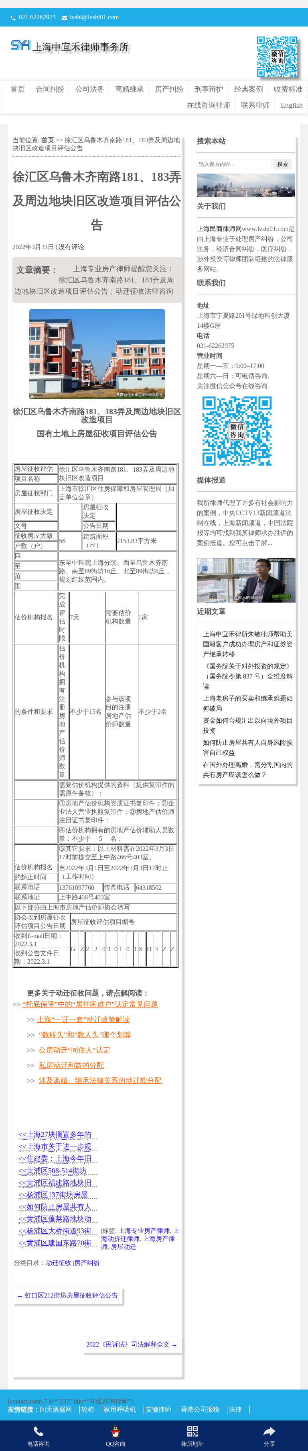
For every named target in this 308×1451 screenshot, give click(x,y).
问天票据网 (56, 1409)
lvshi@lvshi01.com (94, 17)
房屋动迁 (123, 1246)
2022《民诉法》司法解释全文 (132, 1344)
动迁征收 (58, 1262)
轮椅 (87, 1409)
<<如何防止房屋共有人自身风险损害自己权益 (54, 1207)
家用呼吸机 (120, 1409)
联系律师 (255, 105)
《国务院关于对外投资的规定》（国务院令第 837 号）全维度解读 (248, 676)
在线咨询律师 (208, 105)
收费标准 (288, 89)
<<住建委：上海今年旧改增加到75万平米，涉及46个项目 (54, 1159)
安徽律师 (158, 1409)
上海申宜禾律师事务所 (80, 47)
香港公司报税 (200, 1409)
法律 (235, 1409)
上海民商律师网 (219, 228)
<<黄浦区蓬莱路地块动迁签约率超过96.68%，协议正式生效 (54, 1219)
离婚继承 (129, 89)
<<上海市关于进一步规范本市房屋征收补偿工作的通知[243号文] (54, 1147)
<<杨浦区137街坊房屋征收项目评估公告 (53, 1195)
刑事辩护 (209, 89)
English (292, 105)
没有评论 (71, 246)
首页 (17, 89)
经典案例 (248, 89)
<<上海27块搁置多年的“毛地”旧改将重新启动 (54, 1135)
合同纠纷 (50, 89)
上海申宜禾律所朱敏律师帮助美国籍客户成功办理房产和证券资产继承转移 (248, 644)
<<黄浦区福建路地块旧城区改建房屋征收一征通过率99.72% (54, 1183)
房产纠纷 (169, 89)
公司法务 (89, 89)
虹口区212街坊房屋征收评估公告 (67, 1295)
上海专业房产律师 (144, 1230)
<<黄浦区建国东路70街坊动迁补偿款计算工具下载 (54, 1243)
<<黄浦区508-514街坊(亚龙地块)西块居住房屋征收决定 (53, 1171)
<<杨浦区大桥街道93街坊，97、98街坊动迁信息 (54, 1231)
